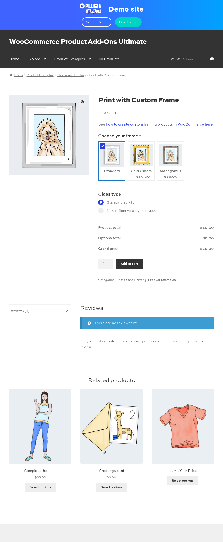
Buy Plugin (128, 22)
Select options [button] (40, 487)
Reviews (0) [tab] (19, 310)
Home (14, 58)
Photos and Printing (71, 75)
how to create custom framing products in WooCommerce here (159, 124)
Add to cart (129, 263)
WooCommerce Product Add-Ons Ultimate (78, 41)
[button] (82, 101)
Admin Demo (97, 22)
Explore (33, 58)
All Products (109, 58)
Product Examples (69, 58)
